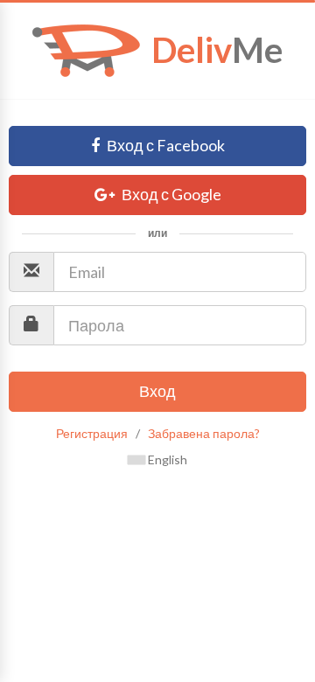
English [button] (166, 459)
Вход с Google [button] (170, 194)
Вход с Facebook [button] (164, 145)
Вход (157, 390)
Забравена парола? (204, 433)
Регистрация (92, 433)
